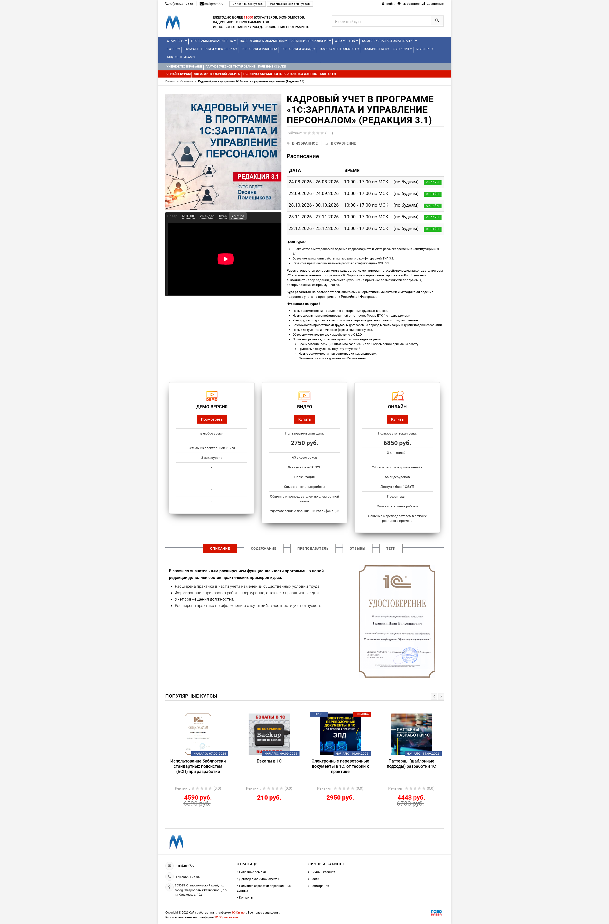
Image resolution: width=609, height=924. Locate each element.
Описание (220, 548)
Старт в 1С (176, 41)
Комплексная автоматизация (388, 41)
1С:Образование (226, 917)
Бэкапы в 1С (198, 760)
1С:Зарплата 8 (375, 49)
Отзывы (357, 548)
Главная (171, 81)
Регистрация (319, 886)
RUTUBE (188, 216)
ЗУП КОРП (401, 49)
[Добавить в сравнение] (205, 716)
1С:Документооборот (338, 49)
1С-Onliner (238, 912)
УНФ (352, 41)
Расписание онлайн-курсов (290, 3)
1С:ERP (172, 49)
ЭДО (339, 41)
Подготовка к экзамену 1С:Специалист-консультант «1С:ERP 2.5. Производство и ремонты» (411, 768)
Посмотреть (212, 419)
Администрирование (310, 41)
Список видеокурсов (248, 3)
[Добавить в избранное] (190, 716)
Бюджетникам (180, 57)
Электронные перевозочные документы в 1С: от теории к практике (269, 766)
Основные (188, 81)
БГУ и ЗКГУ (424, 49)
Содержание (263, 548)
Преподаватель (313, 548)
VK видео (207, 216)
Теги (391, 548)
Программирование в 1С (212, 41)
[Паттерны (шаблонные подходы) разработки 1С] (340, 734)
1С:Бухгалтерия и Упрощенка (210, 49)
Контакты (246, 897)
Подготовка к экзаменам (263, 41)
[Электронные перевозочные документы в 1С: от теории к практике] (269, 734)
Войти (314, 879)
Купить (304, 419)
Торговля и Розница (259, 49)
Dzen (223, 216)
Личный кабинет (322, 872)
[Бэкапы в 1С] (198, 734)
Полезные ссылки (252, 872)
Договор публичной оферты (259, 879)
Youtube (237, 216)
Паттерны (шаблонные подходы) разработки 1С (340, 763)
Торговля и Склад (297, 49)
